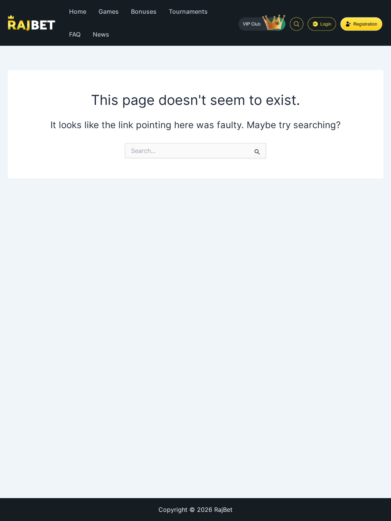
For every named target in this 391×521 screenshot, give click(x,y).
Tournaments (188, 11)
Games (109, 11)
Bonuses (144, 11)
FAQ (75, 34)
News (101, 34)
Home (77, 11)
